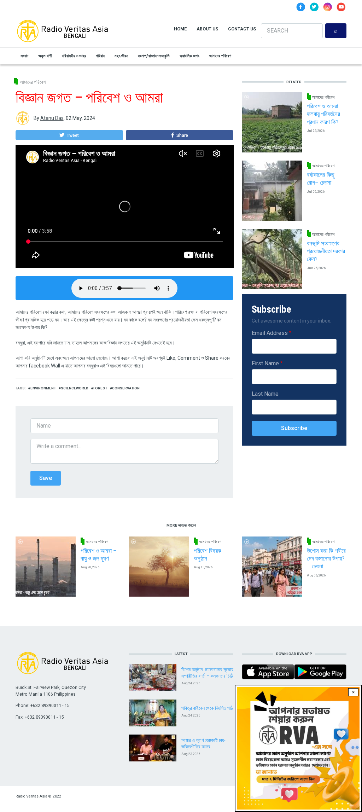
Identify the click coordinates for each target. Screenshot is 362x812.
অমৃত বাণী (45, 55)
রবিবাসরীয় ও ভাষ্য (74, 55)
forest (100, 388)
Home (180, 28)
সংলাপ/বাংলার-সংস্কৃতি (154, 55)
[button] (69, 135)
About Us (207, 28)
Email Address (270, 333)
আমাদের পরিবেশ (220, 55)
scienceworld (74, 388)
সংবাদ (24, 55)
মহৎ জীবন (121, 55)
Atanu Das (52, 118)
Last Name (265, 393)
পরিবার (100, 55)
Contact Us (242, 28)
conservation (126, 388)
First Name (265, 363)
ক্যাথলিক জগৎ (189, 55)
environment (43, 388)
